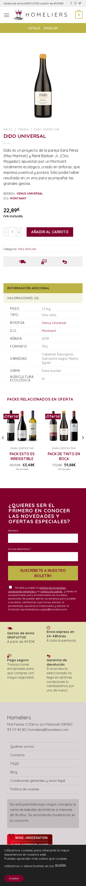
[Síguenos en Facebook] (71, 3)
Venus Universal (54, 323)
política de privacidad (52, 587)
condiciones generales (21, 591)
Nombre (13, 530)
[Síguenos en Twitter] (79, 3)
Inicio (7, 129)
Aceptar (14, 878)
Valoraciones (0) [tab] (23, 298)
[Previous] (3, 447)
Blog (13, 772)
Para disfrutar (46, 129)
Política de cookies (24, 789)
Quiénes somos (22, 746)
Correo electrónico (19, 549)
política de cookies (51, 591)
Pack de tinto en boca (64, 456)
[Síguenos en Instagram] (75, 3)
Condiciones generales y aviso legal (37, 781)
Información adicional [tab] (28, 288)
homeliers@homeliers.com (48, 730)
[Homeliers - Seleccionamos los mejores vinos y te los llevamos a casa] (42, 14)
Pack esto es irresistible (22, 456)
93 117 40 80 (16, 730)
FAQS (14, 764)
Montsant (49, 331)
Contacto (17, 755)
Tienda (23, 129)
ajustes (60, 865)
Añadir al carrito (50, 232)
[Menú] (6, 15)
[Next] (82, 447)
